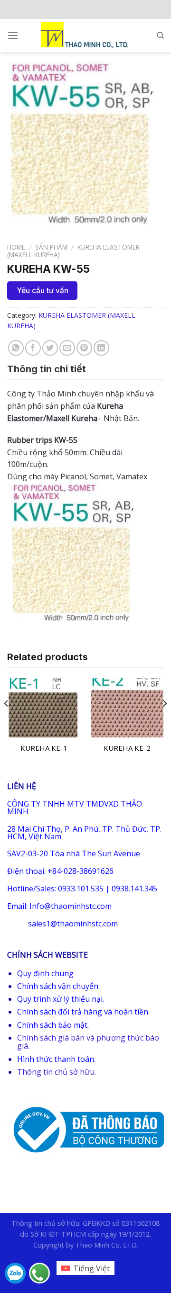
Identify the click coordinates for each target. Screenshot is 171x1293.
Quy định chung (45, 973)
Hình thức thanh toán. (56, 1059)
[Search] (160, 36)
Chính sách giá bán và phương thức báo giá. (88, 1042)
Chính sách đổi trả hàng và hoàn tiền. (83, 1011)
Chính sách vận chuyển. (58, 986)
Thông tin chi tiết (46, 369)
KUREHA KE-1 (43, 748)
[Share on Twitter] (50, 348)
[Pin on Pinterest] (84, 348)
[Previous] (6, 722)
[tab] (85, 369)
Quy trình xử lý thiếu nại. (60, 999)
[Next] (164, 722)
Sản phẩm (51, 246)
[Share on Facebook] (33, 348)
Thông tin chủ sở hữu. (56, 1072)
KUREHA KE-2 (127, 748)
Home (16, 246)
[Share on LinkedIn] (101, 348)
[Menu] (13, 35)
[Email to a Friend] (67, 348)
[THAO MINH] (86, 35)
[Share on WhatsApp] (16, 348)
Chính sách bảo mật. (53, 1025)
